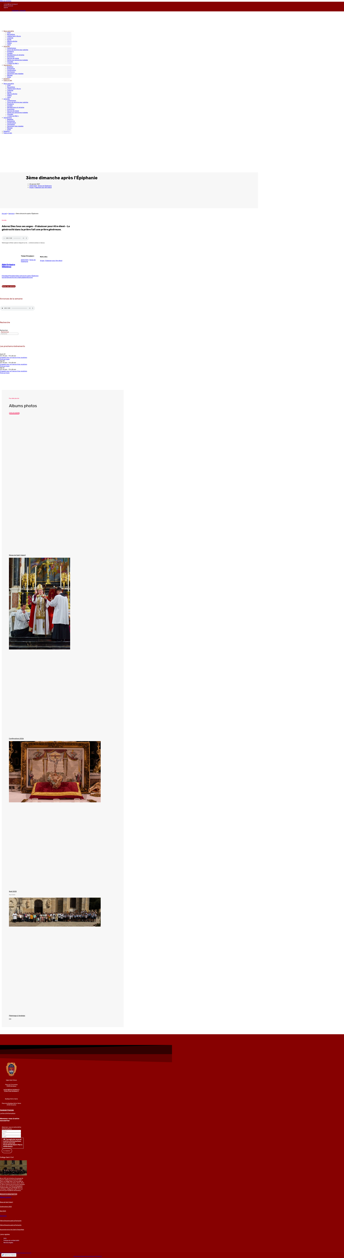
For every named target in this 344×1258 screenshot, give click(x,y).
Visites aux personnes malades (17, 60)
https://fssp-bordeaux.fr (11, 1091)
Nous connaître (9, 31)
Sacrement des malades (15, 73)
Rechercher (4, 330)
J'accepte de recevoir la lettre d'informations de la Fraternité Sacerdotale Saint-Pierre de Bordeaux (12, 1143)
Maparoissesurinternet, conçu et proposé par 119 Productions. (87, 1256)
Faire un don (8, 80)
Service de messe (13, 58)
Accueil (4, 213)
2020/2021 (33, 186)
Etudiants (10, 51)
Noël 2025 (13, 891)
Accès (9, 39)
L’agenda (10, 38)
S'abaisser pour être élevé (43, 187)
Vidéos (9, 43)
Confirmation (11, 70)
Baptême (10, 67)
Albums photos (12, 41)
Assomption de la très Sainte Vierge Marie (12, 1229)
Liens (9, 45)
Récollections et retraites (15, 55)
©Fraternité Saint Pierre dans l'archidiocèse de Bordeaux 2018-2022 (15, 1253)
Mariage (9, 75)
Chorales (10, 62)
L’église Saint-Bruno (14, 36)
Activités (7, 46)
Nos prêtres (11, 34)
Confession (11, 72)
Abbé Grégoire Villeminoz (8, 265)
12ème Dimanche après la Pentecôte (10, 1225)
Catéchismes (11, 48)
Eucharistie (11, 68)
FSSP (9, 33)
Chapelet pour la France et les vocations (13, 357)
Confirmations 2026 (16, 739)
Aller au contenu (5, 1)
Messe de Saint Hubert (17, 555)
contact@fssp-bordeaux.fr (11, 1089)
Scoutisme (10, 56)
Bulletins (7, 79)
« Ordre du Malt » (13, 63)
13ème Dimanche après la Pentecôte (10, 1221)
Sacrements (8, 65)
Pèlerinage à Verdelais (17, 1016)
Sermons (11, 213)
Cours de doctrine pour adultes (17, 50)
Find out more (4, 359)
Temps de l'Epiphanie (45, 186)
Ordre (9, 77)
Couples (10, 53)
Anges (31, 187)
